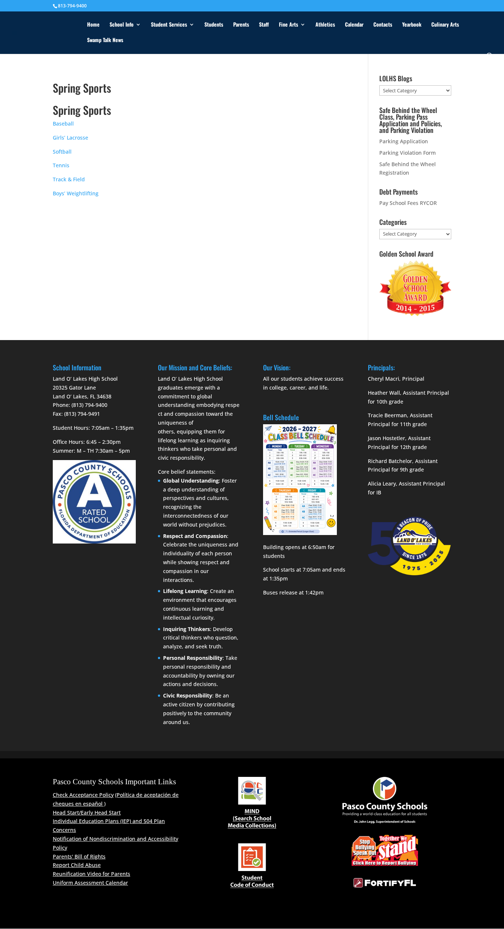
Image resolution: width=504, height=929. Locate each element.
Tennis (62, 165)
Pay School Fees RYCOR (408, 202)
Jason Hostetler (386, 438)
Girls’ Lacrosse (70, 137)
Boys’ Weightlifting (76, 193)
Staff (264, 25)
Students (213, 25)
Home (93, 25)
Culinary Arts (445, 25)
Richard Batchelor (390, 460)
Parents (241, 25)
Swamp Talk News (105, 40)
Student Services (169, 25)
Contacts (382, 25)
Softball (62, 151)
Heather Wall (384, 392)
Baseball (63, 123)
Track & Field (69, 179)
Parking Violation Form (407, 152)
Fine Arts (288, 25)
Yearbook (411, 25)
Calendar (354, 25)
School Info (122, 25)
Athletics (325, 25)
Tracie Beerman (387, 415)
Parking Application (403, 141)
